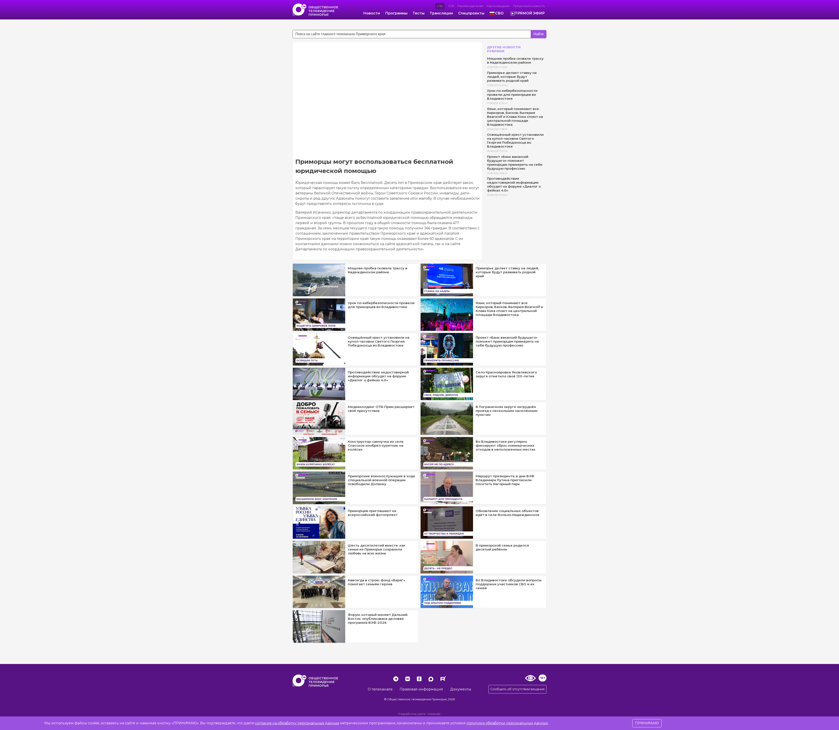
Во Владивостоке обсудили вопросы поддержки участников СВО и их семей (508, 584)
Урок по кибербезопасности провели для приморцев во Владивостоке (512, 95)
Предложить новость (529, 6)
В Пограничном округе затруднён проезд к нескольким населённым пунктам (506, 411)
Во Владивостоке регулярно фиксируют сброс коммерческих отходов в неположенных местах (505, 445)
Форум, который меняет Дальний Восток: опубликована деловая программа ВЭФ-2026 (377, 619)
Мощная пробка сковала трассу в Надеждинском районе (515, 60)
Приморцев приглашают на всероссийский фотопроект (373, 513)
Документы (460, 689)
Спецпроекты (471, 13)
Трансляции (441, 13)
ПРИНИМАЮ (647, 723)
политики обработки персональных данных (507, 723)
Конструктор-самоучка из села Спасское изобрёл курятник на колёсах (375, 445)
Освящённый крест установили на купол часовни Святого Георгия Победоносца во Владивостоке (515, 140)
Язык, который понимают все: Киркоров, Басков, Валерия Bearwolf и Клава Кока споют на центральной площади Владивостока (515, 117)
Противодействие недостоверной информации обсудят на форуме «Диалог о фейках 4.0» (514, 184)
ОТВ (451, 6)
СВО (499, 13)
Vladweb (434, 714)
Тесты (419, 13)
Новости (371, 13)
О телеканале (380, 689)
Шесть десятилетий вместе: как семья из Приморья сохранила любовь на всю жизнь (376, 549)
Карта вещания (498, 6)
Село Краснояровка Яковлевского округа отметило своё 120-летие (506, 374)
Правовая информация (421, 689)
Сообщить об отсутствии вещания (517, 689)
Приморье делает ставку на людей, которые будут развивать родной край (512, 77)
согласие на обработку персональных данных (297, 723)
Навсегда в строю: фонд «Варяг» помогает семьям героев (376, 582)
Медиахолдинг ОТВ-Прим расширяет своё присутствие (381, 409)
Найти (539, 34)
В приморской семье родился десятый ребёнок (502, 547)
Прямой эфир (530, 13)
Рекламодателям (470, 6)
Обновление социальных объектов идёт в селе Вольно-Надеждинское (507, 513)
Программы (396, 13)
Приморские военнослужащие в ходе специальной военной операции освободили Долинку (381, 480)
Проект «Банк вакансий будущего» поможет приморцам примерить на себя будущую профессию (514, 163)
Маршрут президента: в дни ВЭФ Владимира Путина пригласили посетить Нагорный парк (505, 480)
